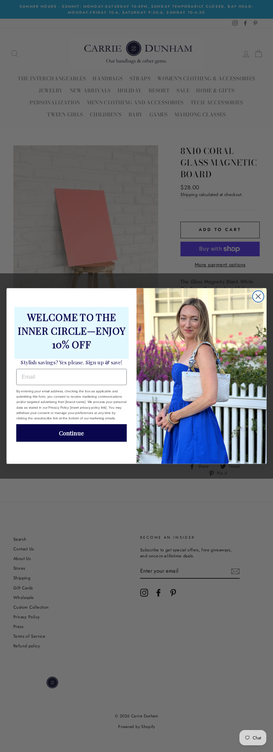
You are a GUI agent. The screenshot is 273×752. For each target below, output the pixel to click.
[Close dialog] (258, 296)
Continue (71, 433)
